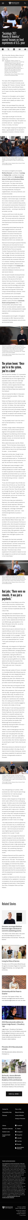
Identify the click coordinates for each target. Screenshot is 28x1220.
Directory (4, 1115)
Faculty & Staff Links (6, 1135)
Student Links (6, 1131)
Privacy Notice (23, 1215)
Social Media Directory (20, 1148)
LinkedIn (19, 1138)
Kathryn (7, 175)
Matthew (7, 173)
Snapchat (19, 1135)
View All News (14, 1094)
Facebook (19, 1125)
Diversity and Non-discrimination (8, 1161)
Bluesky (19, 1144)
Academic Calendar (7, 1128)
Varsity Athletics (19, 1115)
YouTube (19, 1141)
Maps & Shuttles (19, 1112)
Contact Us (5, 1109)
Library (4, 1125)
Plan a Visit (18, 1109)
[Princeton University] (7, 1207)
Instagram (19, 1131)
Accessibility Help (7, 1112)
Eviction (20, 265)
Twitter (19, 1128)
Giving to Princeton (20, 1118)
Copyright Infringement (21, 1213)
